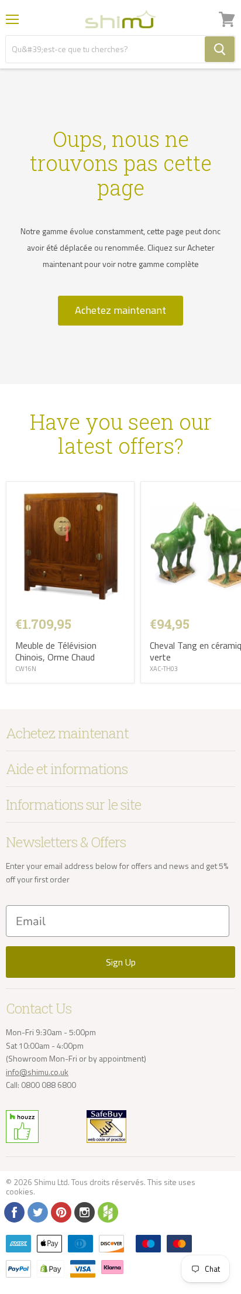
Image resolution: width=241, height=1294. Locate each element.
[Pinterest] (60, 1211)
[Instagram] (83, 1211)
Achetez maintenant (120, 310)
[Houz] (107, 1211)
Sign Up (121, 962)
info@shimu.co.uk (37, 1072)
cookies (19, 1191)
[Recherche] (219, 49)
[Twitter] (37, 1211)
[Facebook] (13, 1211)
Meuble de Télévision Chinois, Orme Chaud (56, 651)
